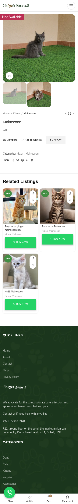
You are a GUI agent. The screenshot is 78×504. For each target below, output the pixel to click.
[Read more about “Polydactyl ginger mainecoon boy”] (33, 193)
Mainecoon (30, 113)
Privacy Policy (11, 377)
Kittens (7, 471)
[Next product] (73, 114)
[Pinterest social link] (22, 160)
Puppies (7, 477)
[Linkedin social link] (27, 160)
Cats (5, 464)
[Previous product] (66, 114)
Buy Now (56, 140)
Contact (7, 364)
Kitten (16, 113)
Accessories (9, 484)
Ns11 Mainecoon (14, 291)
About (6, 357)
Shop (6, 370)
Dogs (6, 457)
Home (6, 113)
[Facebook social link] (13, 160)
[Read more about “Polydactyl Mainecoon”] (70, 193)
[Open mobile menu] (71, 5)
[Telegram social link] (32, 160)
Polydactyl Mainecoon (54, 226)
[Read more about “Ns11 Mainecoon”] (33, 259)
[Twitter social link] (17, 160)
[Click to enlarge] (9, 76)
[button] (9, 492)
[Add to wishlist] (33, 200)
